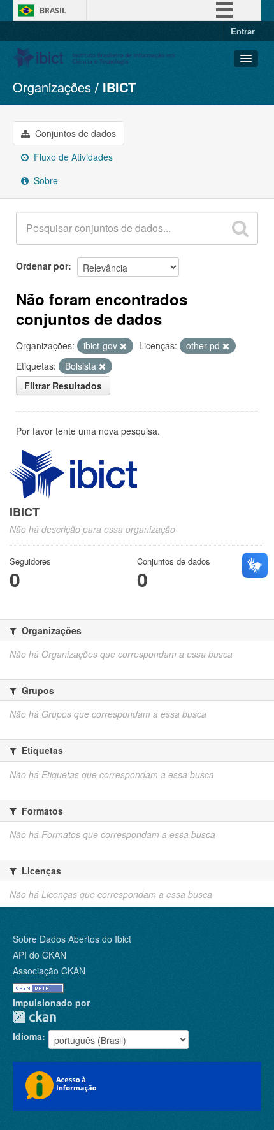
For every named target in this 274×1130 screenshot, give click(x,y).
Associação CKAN (49, 970)
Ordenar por (42, 265)
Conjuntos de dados (74, 133)
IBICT (119, 87)
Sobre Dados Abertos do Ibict (72, 938)
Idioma (27, 1036)
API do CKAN (39, 954)
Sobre (44, 180)
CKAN (34, 1017)
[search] (240, 228)
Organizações (52, 87)
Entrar (243, 31)
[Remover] (123, 346)
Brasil (53, 10)
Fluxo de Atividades (72, 156)
